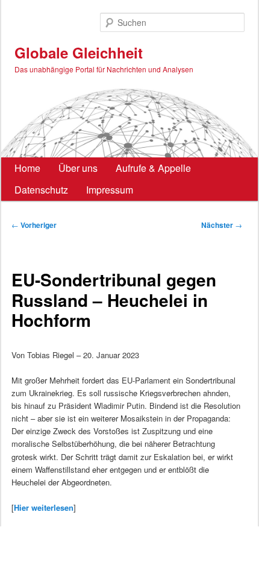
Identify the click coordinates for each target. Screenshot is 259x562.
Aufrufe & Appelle (153, 168)
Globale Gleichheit (78, 52)
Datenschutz (41, 190)
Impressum (109, 190)
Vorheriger (34, 224)
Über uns (78, 168)
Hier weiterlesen (43, 507)
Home (27, 168)
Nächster (221, 224)
